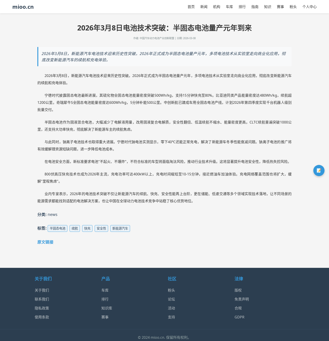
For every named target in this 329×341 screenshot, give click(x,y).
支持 (171, 317)
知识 (267, 6)
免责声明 (242, 299)
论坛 (171, 299)
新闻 (203, 6)
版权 (238, 290)
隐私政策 (42, 308)
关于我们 (42, 290)
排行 (242, 6)
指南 (254, 6)
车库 (229, 6)
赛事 (280, 6)
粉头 (293, 6)
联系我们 (42, 299)
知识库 (106, 308)
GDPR (239, 317)
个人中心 (309, 6)
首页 (191, 6)
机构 (216, 6)
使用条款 (42, 317)
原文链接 (45, 242)
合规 (238, 308)
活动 (171, 308)
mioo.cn (23, 6)
